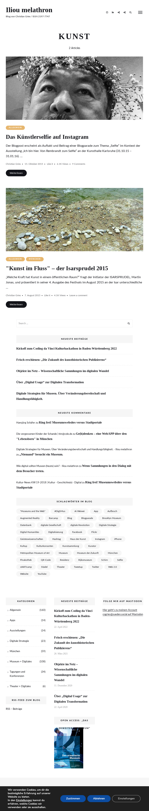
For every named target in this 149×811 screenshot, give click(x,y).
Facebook (77, 532)
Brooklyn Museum (111, 518)
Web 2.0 (112, 567)
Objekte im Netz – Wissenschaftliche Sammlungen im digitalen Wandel (62, 371)
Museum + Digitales (21, 661)
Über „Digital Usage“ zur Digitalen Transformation (50, 382)
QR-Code (46, 560)
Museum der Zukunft (88, 553)
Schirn (104, 560)
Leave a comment (78, 295)
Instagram (107, 12)
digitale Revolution (80, 525)
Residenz (64, 560)
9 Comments (78, 164)
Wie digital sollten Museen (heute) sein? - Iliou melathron (47, 466)
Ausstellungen (17, 630)
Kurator (92, 546)
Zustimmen (73, 798)
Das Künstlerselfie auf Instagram (47, 137)
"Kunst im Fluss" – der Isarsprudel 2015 (57, 268)
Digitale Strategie (107, 525)
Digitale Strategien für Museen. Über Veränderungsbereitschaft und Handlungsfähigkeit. (61, 396)
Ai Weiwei (79, 511)
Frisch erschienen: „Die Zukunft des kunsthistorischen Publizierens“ (61, 359)
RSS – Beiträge (14, 709)
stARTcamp (26, 567)
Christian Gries (13, 164)
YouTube (42, 574)
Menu (140, 12)
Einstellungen (24, 800)
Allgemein (15, 128)
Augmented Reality (30, 518)
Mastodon (119, 12)
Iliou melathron (29, 10)
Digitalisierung (55, 532)
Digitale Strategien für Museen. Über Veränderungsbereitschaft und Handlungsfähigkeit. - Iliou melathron (74, 449)
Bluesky (124, 12)
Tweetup (78, 567)
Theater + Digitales (20, 686)
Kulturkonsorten (44, 546)
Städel (44, 567)
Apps (12, 620)
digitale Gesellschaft (51, 525)
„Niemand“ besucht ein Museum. (41, 454)
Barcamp (53, 518)
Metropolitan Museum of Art (34, 553)
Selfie (120, 560)
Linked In (113, 12)
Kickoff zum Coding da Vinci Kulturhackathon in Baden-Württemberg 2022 (66, 348)
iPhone (117, 539)
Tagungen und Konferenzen (17, 674)
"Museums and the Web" (32, 511)
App (96, 511)
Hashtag (56, 539)
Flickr (94, 532)
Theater (61, 567)
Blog (69, 518)
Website (24, 574)
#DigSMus (60, 511)
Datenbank (25, 525)
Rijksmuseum (85, 560)
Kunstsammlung (70, 546)
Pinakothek (26, 560)
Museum (63, 553)
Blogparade (87, 518)
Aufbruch (112, 511)
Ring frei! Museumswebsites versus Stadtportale (70, 422)
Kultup (23, 546)
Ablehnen (99, 798)
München (35, 259)
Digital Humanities (29, 532)
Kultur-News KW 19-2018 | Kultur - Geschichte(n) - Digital (48, 482)
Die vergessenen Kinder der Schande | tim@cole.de (44, 434)
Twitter (95, 567)
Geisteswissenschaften (31, 539)
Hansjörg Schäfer (25, 423)
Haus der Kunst (78, 539)
